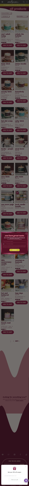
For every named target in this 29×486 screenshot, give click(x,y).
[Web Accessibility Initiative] (26, 480)
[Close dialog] (26, 233)
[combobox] (4, 244)
